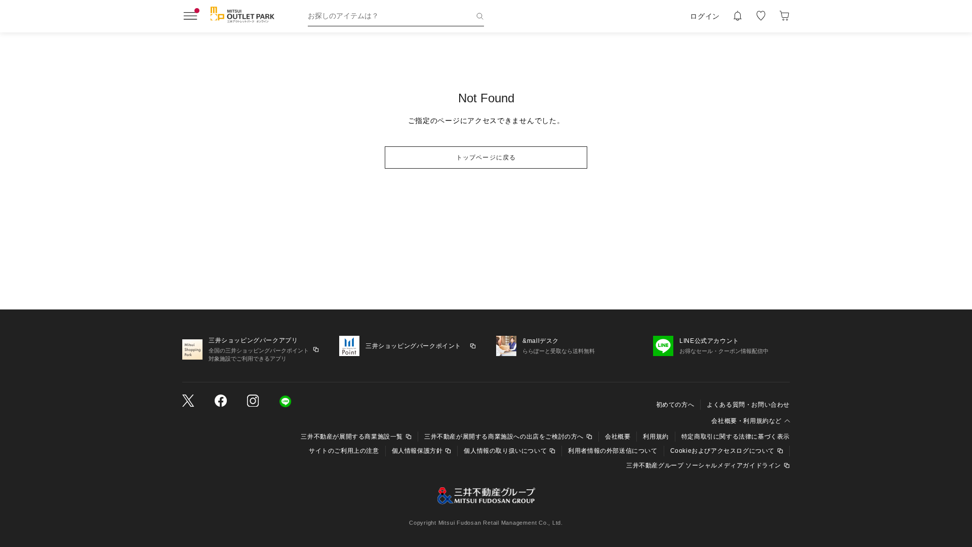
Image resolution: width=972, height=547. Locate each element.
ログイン (705, 16)
